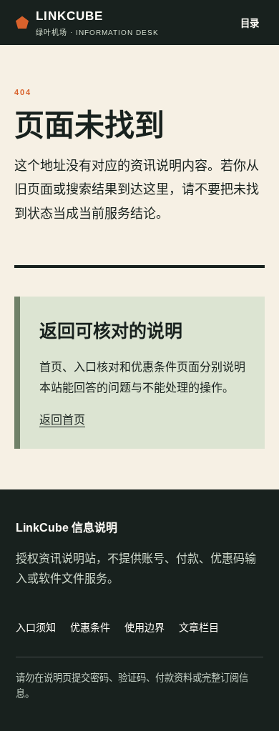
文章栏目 (199, 627)
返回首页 (62, 420)
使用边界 (144, 627)
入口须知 (36, 627)
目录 (249, 23)
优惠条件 (90, 627)
